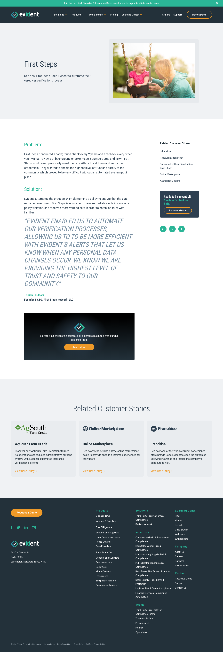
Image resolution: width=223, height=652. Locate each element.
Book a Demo (199, 14)
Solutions (59, 14)
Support (177, 14)
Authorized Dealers (170, 180)
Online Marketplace (170, 174)
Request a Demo (178, 210)
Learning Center (130, 14)
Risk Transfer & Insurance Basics (96, 3)
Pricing (114, 14)
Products (76, 14)
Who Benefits (96, 14)
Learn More (79, 347)
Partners (165, 14)
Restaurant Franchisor (171, 157)
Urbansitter (166, 151)
